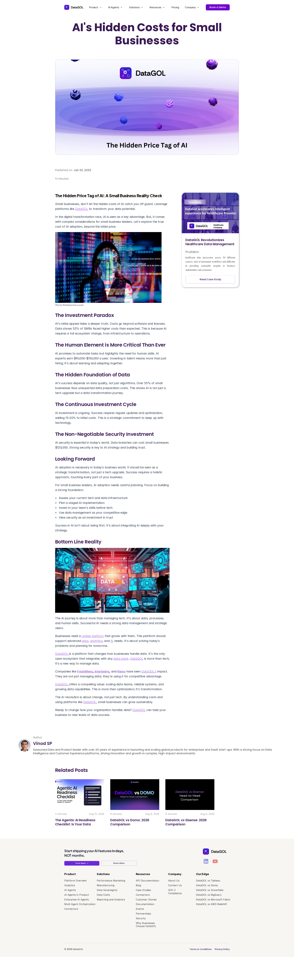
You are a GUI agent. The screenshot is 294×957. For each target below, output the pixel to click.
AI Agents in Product (76, 894)
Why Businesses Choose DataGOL (146, 925)
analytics (96, 641)
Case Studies (143, 890)
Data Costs (103, 894)
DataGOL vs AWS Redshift (211, 904)
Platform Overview (75, 880)
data (85, 641)
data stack (120, 658)
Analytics (69, 885)
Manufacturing (105, 885)
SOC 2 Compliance (175, 892)
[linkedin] (206, 861)
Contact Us (175, 885)
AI (111, 641)
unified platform (92, 636)
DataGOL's (148, 671)
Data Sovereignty (107, 890)
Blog (138, 885)
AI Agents (70, 890)
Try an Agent (80, 863)
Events (140, 908)
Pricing (175, 7)
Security (141, 918)
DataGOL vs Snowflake (209, 890)
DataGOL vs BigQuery (209, 894)
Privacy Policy (222, 949)
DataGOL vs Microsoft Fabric (213, 899)
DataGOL (81, 209)
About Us (173, 880)
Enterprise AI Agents (76, 899)
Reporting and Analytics (111, 899)
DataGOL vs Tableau (208, 880)
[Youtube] (215, 861)
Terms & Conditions (201, 949)
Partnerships (143, 913)
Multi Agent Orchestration (79, 904)
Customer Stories (146, 899)
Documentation (145, 904)
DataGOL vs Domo (207, 885)
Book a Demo (119, 863)
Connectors (71, 908)
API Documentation (147, 880)
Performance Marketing (111, 880)
